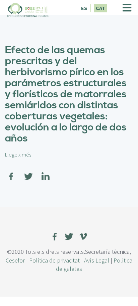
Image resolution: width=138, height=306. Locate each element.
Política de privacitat (54, 260)
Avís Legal (96, 260)
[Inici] (28, 9)
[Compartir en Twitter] (28, 172)
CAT (100, 8)
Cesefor (15, 260)
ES (84, 8)
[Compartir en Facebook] (11, 172)
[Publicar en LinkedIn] (46, 172)
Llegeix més (18, 154)
